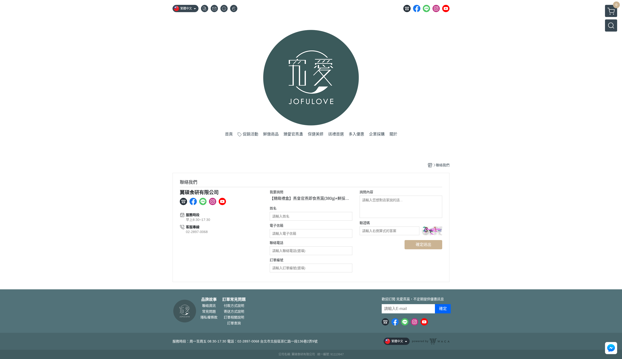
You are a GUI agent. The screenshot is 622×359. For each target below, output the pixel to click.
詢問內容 (366, 192)
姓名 (273, 208)
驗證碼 (365, 223)
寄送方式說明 (234, 311)
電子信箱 (276, 225)
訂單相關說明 (234, 317)
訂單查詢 (234, 323)
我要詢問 (276, 192)
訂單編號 (276, 260)
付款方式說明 (234, 305)
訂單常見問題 (234, 299)
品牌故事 (209, 299)
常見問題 (209, 311)
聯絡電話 (276, 243)
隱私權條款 (208, 317)
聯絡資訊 (209, 305)
